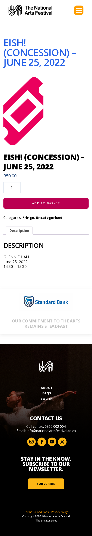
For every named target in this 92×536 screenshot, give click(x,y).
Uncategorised (49, 217)
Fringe (28, 217)
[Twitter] (62, 442)
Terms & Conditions (36, 512)
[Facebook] (41, 442)
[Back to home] (30, 10)
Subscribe (46, 484)
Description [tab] (19, 230)
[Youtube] (52, 442)
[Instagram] (31, 442)
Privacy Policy (59, 512)
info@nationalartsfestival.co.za (51, 430)
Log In (47, 399)
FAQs (46, 393)
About (47, 388)
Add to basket (46, 203)
